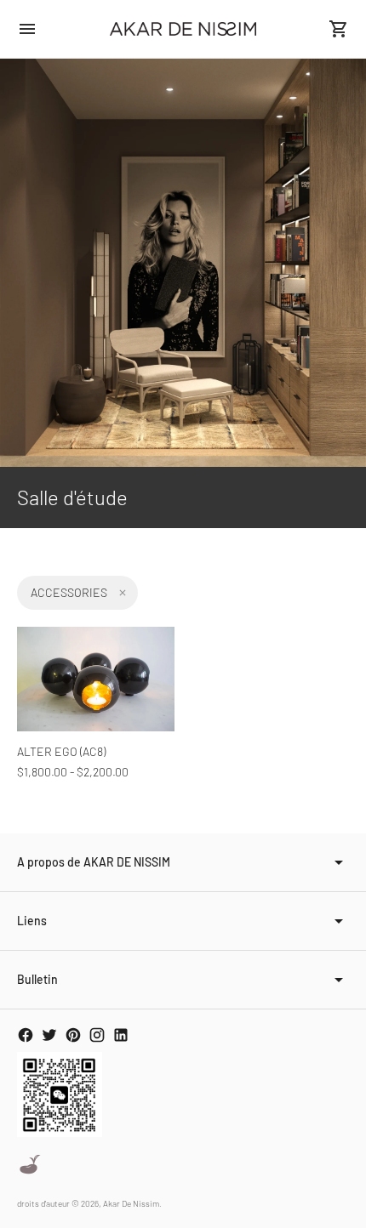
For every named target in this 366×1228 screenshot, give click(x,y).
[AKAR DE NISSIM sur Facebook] (25, 1034)
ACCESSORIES (69, 592)
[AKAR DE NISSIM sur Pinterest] (73, 1034)
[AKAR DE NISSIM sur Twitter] (49, 1034)
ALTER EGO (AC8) (61, 751)
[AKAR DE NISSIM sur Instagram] (97, 1034)
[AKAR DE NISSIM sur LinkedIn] (120, 1034)
